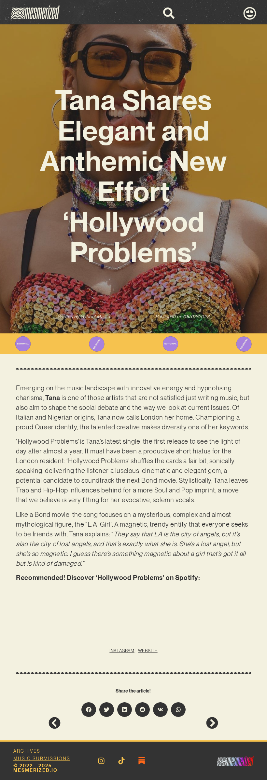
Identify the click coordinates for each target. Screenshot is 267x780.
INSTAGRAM (121, 650)
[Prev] (91, 723)
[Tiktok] (121, 760)
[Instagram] (101, 760)
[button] (88, 709)
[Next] (176, 723)
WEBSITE (148, 650)
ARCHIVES (26, 751)
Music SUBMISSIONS (41, 758)
